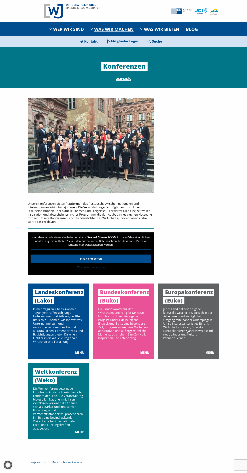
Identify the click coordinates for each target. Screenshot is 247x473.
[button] (8, 465)
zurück (123, 78)
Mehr (79, 352)
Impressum (38, 462)
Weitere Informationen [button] (91, 267)
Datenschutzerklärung (67, 462)
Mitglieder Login (124, 41)
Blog (192, 29)
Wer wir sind (68, 29)
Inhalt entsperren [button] (91, 258)
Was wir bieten (161, 29)
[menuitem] (66, 29)
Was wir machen (114, 29)
